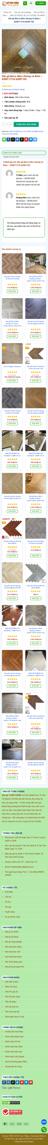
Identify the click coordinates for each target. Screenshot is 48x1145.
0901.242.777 (18, 862)
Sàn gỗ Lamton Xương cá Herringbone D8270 (35, 764)
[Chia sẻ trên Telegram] (35, 139)
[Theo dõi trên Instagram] (9, 1082)
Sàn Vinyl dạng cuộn (13, 962)
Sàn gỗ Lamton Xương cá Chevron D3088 (12, 277)
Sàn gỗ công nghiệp (22, 12)
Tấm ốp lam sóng (12, 996)
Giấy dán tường (11, 982)
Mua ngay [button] (12, 291)
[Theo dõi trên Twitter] (17, 1082)
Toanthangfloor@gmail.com (22, 867)
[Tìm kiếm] (25, 3)
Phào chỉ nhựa (11, 986)
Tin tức (8, 902)
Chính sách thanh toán (14, 1036)
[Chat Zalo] (44, 1122)
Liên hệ (8, 897)
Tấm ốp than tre (11, 1007)
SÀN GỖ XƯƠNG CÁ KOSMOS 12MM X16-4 (35, 454)
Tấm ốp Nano (10, 1002)
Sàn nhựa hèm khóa (13, 957)
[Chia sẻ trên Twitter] (17, 139)
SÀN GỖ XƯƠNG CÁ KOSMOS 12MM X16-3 (12, 454)
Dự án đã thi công (12, 917)
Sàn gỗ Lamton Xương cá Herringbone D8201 (12, 674)
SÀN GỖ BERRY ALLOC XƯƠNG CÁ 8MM (27, 15)
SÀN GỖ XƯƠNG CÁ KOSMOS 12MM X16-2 (12, 629)
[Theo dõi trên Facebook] (4, 1082)
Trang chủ (7, 12)
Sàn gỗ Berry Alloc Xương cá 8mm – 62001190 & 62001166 (36, 278)
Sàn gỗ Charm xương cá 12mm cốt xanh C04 (35, 367)
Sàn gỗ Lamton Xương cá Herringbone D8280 (35, 412)
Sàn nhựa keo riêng (13, 947)
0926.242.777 (31, 862)
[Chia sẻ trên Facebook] (9, 139)
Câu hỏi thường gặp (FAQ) (16, 1061)
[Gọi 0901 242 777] (44, 1130)
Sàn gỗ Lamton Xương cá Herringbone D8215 (35, 322)
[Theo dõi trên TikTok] (13, 1082)
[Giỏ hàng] (31, 3)
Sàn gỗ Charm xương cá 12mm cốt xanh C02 (35, 717)
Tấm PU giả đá (11, 992)
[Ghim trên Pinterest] (26, 139)
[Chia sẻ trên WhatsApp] (4, 139)
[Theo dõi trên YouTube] (31, 1082)
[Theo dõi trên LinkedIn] (26, 1082)
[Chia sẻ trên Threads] (22, 139)
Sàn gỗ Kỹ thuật (11, 937)
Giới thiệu (9, 892)
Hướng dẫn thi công (13, 1066)
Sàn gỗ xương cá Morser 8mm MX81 (12, 542)
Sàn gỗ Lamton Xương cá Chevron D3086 (12, 412)
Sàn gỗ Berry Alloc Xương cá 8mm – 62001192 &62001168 (12, 718)
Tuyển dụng (10, 912)
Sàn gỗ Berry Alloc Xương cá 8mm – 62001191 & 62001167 (12, 765)
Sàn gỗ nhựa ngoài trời (14, 967)
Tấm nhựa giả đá (12, 1011)
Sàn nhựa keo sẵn (12, 952)
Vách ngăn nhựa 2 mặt (14, 1017)
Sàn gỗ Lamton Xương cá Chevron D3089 (36, 542)
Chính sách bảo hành (13, 1046)
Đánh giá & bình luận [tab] (12, 153)
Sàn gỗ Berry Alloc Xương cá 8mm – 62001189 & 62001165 (36, 630)
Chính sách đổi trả (12, 1041)
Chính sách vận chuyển (14, 1056)
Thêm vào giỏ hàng (26, 124)
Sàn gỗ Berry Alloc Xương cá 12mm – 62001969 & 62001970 (12, 323)
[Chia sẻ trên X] (13, 139)
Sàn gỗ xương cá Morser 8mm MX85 (36, 587)
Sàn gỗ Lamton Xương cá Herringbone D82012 (12, 497)
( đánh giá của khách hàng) (13, 89)
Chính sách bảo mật (13, 1051)
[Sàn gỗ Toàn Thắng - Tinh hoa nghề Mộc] (11, 3)
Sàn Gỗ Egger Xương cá (12, 366)
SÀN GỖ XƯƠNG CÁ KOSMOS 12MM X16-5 (35, 674)
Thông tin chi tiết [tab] (11, 157)
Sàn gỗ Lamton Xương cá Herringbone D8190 (12, 587)
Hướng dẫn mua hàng (14, 1031)
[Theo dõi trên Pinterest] (22, 1082)
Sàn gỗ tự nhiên (11, 932)
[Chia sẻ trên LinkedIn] (31, 139)
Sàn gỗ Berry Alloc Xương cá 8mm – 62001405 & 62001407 (36, 498)
